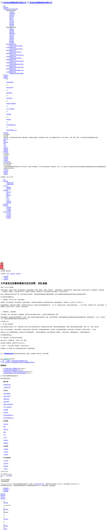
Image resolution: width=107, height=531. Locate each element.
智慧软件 (8, 189)
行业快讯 (8, 210)
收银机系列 (6, 399)
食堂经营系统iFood (8, 415)
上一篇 (14, 360)
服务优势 (5, 204)
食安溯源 (5, 409)
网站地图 (5, 491)
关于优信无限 (6, 212)
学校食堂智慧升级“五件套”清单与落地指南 (14, 373)
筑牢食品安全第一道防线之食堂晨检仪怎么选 (15, 371)
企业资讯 (5, 205)
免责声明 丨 (6, 489)
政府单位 (8, 195)
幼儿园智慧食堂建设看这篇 (10, 370)
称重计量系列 (6, 393)
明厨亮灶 (5, 412)
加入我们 (8, 215)
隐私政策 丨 (6, 488)
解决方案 (5, 181)
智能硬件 (8, 187)
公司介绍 (8, 213)
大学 (7, 198)
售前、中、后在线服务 (6, 475)
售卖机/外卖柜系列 (8, 404)
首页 (4, 179)
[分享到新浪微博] (2, 359)
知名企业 (8, 192)
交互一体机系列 (7, 407)
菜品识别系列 (6, 396)
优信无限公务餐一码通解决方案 (11, 368)
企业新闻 (8, 207)
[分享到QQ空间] (1, 359)
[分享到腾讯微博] (4, 359)
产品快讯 (8, 208)
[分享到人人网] (6, 359)
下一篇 (18, 362)
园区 (7, 193)
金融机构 (8, 202)
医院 (7, 196)
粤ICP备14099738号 (39, 484)
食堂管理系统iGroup (8, 418)
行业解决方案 (14, 9)
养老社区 (8, 201)
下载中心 (8, 218)
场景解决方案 (6, 9)
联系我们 (8, 216)
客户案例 (5, 190)
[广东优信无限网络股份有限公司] (26, 3)
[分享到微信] (8, 359)
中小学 (8, 199)
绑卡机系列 (6, 401)
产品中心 (5, 185)
